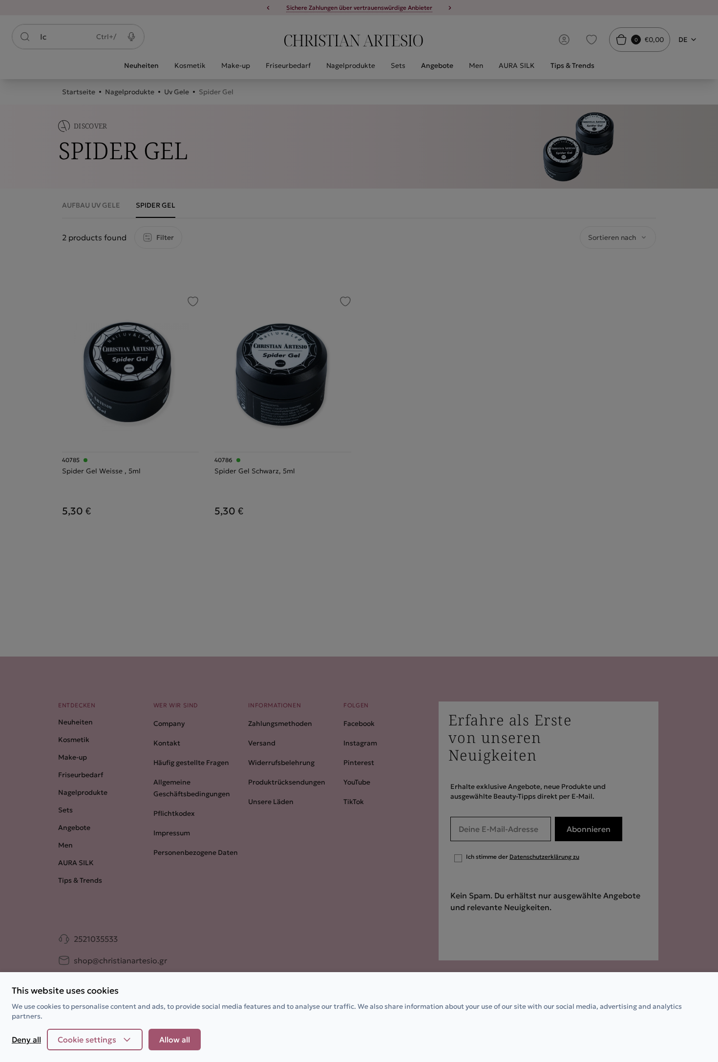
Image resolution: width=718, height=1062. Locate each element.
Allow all (174, 1039)
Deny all (26, 1039)
